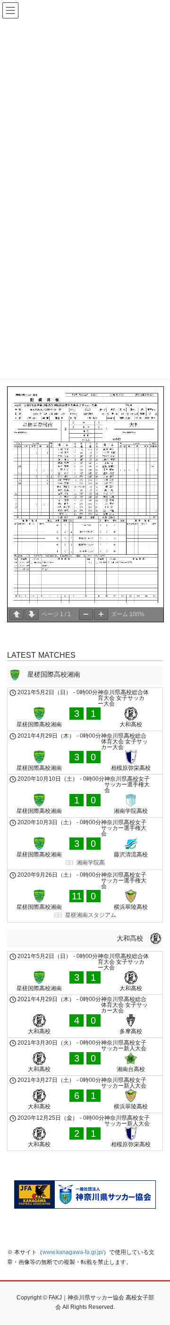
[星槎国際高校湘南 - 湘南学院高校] (85, 796)
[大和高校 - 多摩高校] (85, 1016)
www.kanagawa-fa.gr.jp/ (72, 1252)
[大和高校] (85, 938)
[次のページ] (32, 614)
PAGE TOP (156, 1276)
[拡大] (101, 614)
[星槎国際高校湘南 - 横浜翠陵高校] (85, 896)
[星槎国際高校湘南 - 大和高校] (85, 709)
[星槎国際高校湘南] (85, 675)
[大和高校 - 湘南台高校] (85, 1056)
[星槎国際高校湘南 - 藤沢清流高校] (85, 844)
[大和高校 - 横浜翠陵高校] (85, 1094)
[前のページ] (16, 614)
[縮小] (86, 614)
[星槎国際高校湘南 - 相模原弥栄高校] (85, 752)
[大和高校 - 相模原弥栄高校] (85, 1132)
